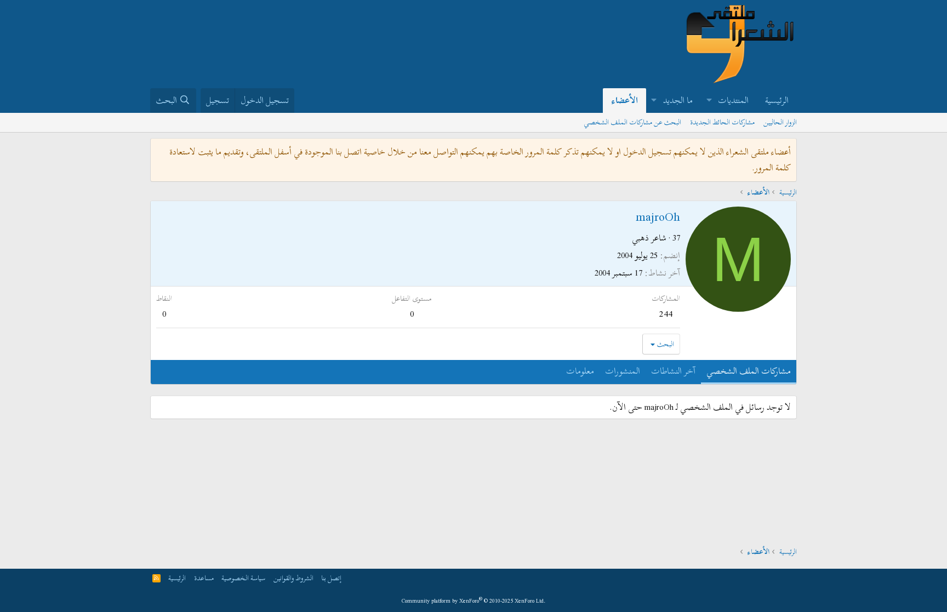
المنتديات (733, 100)
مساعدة (204, 578)
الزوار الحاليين (780, 122)
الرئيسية (777, 100)
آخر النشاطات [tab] (673, 371)
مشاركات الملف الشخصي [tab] (748, 371)
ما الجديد (678, 100)
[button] (709, 100)
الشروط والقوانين (293, 578)
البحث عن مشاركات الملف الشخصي (632, 122)
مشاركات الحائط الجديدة (722, 122)
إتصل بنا (331, 578)
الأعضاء (624, 100)
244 (665, 313)
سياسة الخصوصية (243, 578)
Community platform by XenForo (474, 600)
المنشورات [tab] (622, 371)
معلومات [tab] (580, 371)
